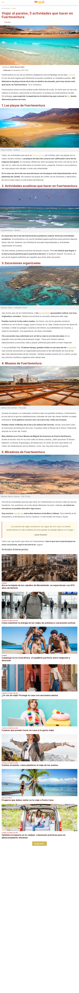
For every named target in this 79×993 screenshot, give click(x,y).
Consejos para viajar (10, 620)
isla (68, 96)
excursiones (44, 313)
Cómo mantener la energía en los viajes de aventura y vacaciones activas (38, 623)
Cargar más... (39, 844)
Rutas (14, 8)
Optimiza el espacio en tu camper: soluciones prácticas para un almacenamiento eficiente (33, 836)
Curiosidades (6, 8)
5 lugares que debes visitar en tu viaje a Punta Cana (27, 800)
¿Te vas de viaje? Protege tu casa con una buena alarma (30, 695)
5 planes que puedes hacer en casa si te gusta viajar (28, 730)
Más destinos (7, 798)
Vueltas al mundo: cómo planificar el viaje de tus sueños (30, 765)
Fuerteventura (38, 155)
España (4, 583)
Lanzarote (71, 347)
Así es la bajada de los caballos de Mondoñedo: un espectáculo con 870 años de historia (38, 586)
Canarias (71, 75)
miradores (18, 513)
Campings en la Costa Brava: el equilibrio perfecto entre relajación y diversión (36, 659)
